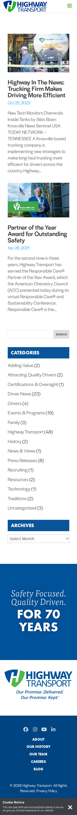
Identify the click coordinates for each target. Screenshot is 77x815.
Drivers (15, 403)
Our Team (38, 754)
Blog (38, 769)
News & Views (21, 450)
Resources (18, 479)
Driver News (19, 393)
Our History (38, 746)
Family (14, 422)
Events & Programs (26, 412)
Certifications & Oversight (33, 384)
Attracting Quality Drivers (32, 374)
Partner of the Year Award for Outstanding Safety (37, 233)
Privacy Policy (46, 790)
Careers (38, 761)
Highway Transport (25, 431)
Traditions (17, 498)
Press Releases (22, 460)
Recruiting (18, 469)
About (38, 739)
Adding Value (20, 365)
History (14, 441)
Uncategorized (22, 507)
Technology (19, 488)
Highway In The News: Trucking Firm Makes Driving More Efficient (36, 88)
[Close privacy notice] (70, 806)
